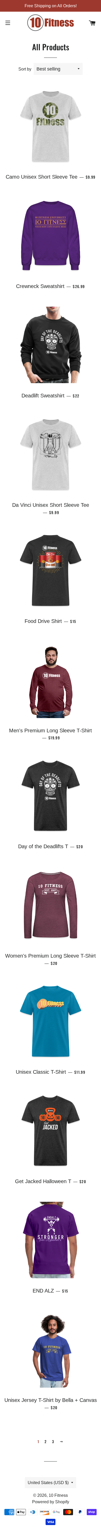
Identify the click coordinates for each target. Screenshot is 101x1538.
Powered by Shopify (50, 1502)
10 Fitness (58, 1495)
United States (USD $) (48, 1482)
